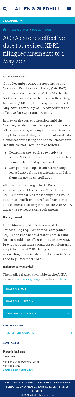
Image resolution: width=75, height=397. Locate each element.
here (63, 279)
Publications (42, 29)
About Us (11, 382)
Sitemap (37, 390)
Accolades (26, 382)
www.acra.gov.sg (27, 279)
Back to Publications (18, 332)
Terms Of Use (61, 382)
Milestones (43, 382)
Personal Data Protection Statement (32, 386)
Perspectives (19, 29)
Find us (64, 386)
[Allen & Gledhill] (37, 8)
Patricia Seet (14, 352)
